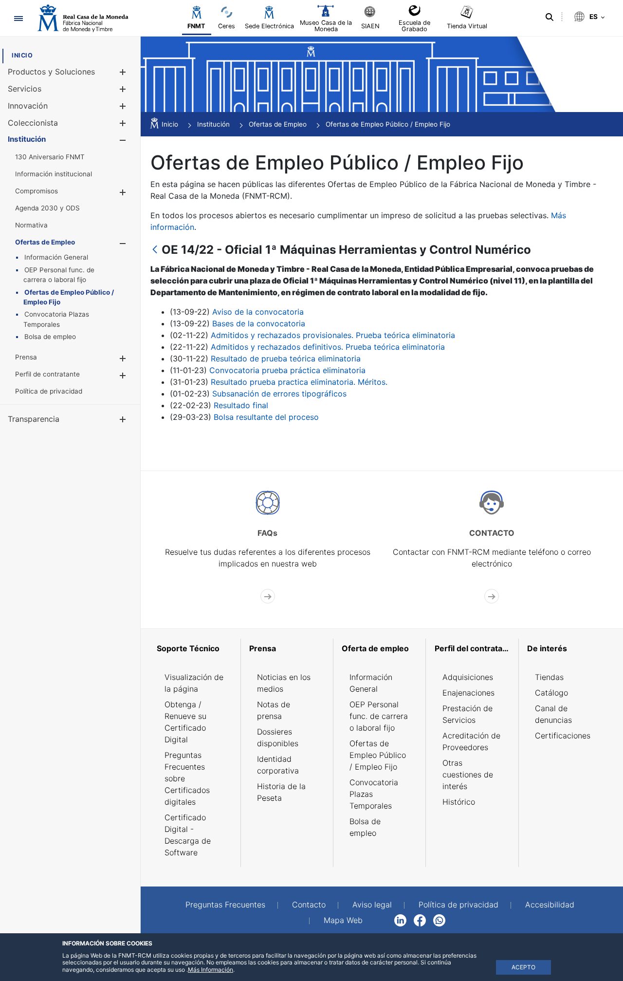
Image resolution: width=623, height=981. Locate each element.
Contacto (309, 904)
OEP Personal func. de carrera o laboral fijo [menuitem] (378, 716)
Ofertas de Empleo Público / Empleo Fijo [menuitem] (377, 755)
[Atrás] (154, 250)
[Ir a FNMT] (83, 18)
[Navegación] (18, 18)
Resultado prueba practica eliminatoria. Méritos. (299, 382)
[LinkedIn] (400, 919)
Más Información (210, 969)
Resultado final (241, 405)
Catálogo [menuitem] (551, 693)
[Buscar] (549, 17)
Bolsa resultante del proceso (266, 417)
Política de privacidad (458, 904)
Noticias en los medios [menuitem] (284, 683)
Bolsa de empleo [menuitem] (365, 827)
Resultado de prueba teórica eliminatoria (286, 358)
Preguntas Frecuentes (225, 904)
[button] (122, 72)
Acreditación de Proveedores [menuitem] (471, 741)
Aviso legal (372, 904)
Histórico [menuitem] (458, 802)
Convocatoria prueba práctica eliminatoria (287, 370)
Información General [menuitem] (370, 683)
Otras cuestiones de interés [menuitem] (467, 774)
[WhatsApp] (439, 919)
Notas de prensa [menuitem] (273, 710)
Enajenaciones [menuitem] (468, 693)
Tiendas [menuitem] (549, 677)
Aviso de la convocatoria (258, 312)
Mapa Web (343, 920)
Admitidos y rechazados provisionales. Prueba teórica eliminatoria (333, 335)
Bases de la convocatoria (258, 323)
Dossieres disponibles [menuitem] (277, 737)
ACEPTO (523, 967)
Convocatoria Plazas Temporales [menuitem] (373, 794)
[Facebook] (420, 919)
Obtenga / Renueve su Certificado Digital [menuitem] (185, 721)
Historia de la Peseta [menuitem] (281, 792)
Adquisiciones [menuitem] (467, 677)
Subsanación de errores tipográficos (279, 393)
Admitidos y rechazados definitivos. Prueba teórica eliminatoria (328, 347)
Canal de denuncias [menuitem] (553, 714)
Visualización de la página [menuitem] (194, 683)
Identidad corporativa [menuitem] (278, 764)
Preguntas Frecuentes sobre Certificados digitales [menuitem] (187, 778)
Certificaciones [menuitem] (562, 735)
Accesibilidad (549, 904)
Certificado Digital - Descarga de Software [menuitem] (188, 834)
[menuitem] (22, 55)
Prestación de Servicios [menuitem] (467, 714)
